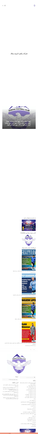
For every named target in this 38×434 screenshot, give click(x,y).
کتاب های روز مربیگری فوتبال (32, 420)
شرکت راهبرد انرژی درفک (31, 108)
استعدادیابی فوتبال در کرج (32, 385)
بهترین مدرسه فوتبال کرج (32, 391)
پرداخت (35, 398)
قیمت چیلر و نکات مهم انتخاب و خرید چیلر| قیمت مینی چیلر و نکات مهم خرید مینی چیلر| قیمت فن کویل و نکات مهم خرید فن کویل (17, 123)
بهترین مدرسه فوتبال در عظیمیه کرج (31, 395)
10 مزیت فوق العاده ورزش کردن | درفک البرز (9, 387)
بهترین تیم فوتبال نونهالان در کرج (31, 386)
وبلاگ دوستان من (33, 426)
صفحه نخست (34, 410)
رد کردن (10, 433)
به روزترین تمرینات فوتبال (32, 417)
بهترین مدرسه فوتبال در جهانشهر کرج (30, 394)
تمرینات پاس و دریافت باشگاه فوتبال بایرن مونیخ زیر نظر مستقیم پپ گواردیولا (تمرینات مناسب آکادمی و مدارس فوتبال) (10, 395)
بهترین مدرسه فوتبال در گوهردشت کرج (30, 397)
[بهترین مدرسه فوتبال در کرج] (34, 6)
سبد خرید (34, 407)
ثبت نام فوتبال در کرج (33, 400)
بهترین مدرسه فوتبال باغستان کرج (31, 389)
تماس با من (34, 422)
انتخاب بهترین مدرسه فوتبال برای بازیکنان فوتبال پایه (28, 404)
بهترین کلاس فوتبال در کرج (32, 388)
